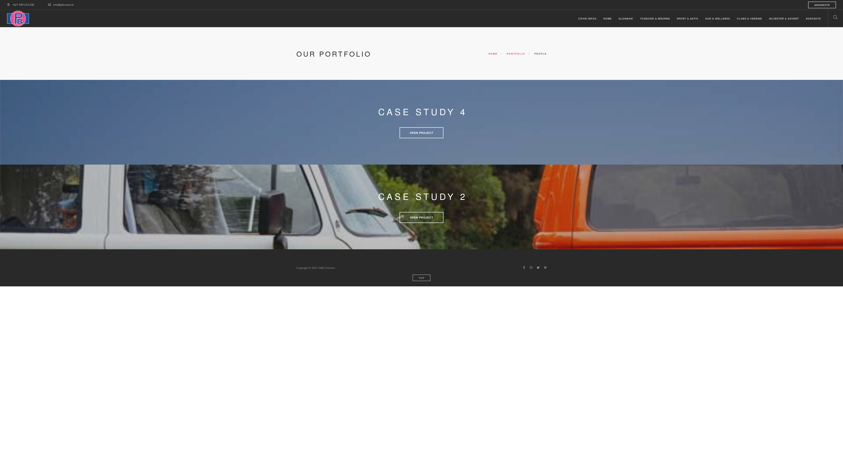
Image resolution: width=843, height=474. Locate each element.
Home (607, 18)
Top (421, 278)
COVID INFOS (587, 18)
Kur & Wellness (717, 18)
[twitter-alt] (538, 268)
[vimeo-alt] (545, 268)
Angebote (822, 5)
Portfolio (516, 53)
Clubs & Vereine (749, 18)
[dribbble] (531, 268)
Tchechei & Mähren (655, 18)
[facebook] (524, 268)
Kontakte (813, 18)
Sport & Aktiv (687, 18)
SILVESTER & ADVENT (784, 18)
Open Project (421, 133)
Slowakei (626, 18)
